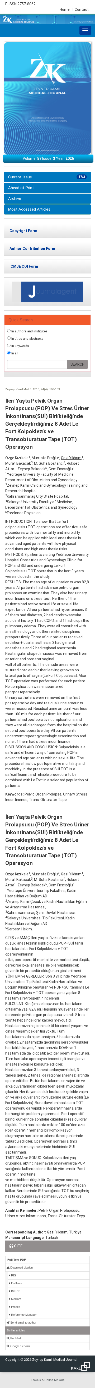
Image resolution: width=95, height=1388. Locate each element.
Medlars (15, 1299)
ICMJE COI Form (24, 266)
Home (66, 9)
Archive (14, 198)
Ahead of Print (21, 187)
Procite (15, 1306)
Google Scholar (20, 1346)
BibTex (15, 1291)
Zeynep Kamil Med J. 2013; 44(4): (27, 389)
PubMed (15, 1338)
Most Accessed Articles (29, 209)
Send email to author (23, 1322)
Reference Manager (23, 1314)
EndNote (16, 1283)
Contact (82, 9)
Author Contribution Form (32, 248)
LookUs (36, 1380)
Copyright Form (23, 231)
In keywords (20, 346)
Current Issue (46, 177)
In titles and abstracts (27, 339)
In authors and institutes (29, 331)
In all (14, 353)
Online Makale (54, 1380)
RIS (13, 1275)
